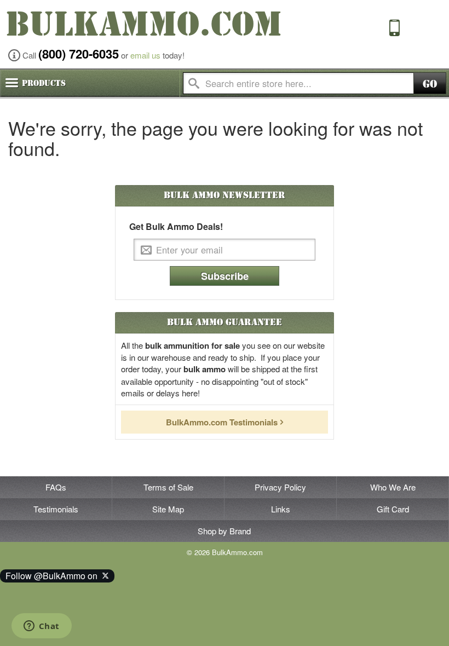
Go (430, 84)
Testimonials (55, 509)
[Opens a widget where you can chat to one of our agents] (41, 627)
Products (44, 83)
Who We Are (393, 487)
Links (280, 509)
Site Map (168, 509)
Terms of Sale (168, 487)
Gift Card (393, 509)
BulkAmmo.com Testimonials (222, 422)
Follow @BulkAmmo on (53, 575)
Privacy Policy (280, 487)
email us (145, 55)
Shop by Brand (224, 531)
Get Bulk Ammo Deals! (176, 227)
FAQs (55, 487)
